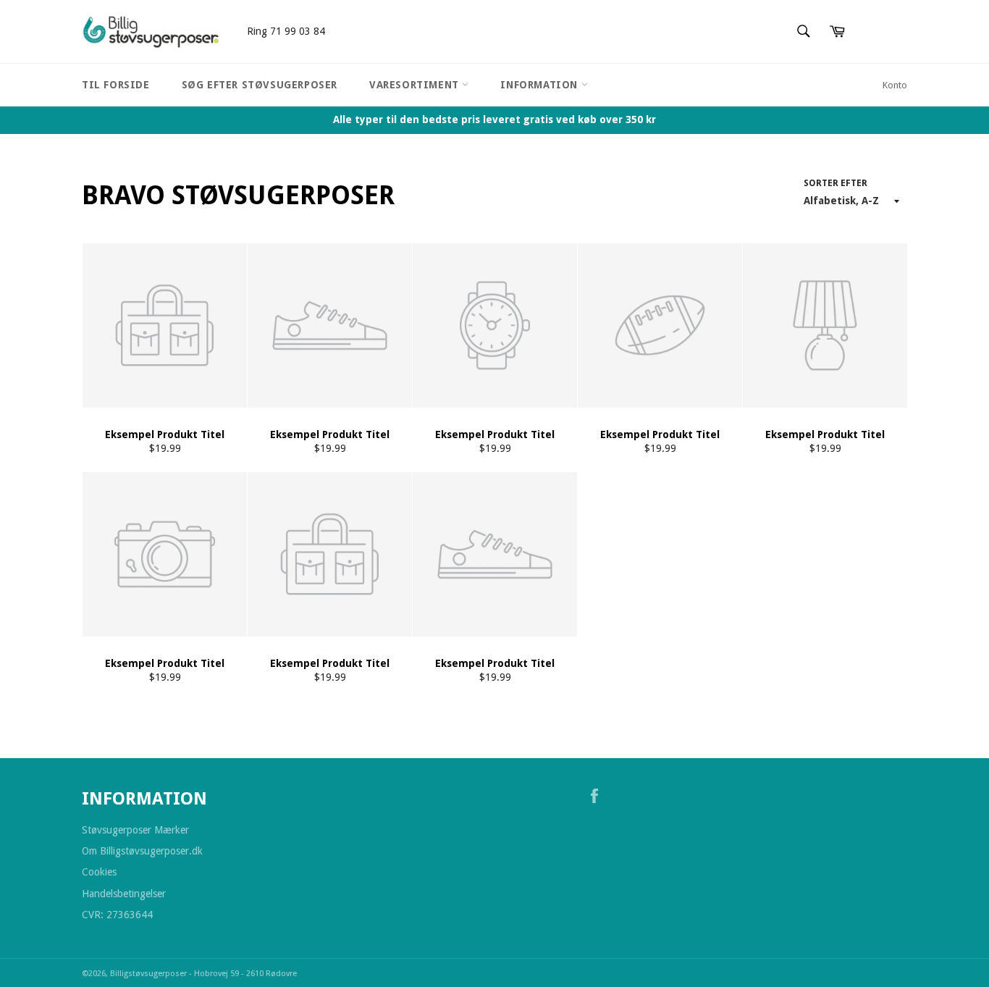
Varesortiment (415, 85)
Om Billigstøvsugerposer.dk (142, 851)
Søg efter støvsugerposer (259, 85)
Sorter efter (835, 183)
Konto (895, 85)
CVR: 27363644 (117, 914)
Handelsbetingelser (124, 893)
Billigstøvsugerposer (149, 973)
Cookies (99, 872)
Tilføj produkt (397, 533)
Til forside (116, 85)
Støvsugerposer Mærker (135, 830)
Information (540, 85)
